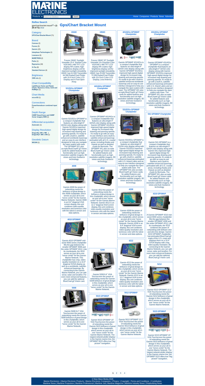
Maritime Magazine (115, 383)
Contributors (156, 381)
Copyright (125, 381)
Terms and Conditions (140, 381)
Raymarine (36, 64)
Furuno (34, 46)
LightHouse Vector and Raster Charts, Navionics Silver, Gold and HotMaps (44, 87)
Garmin (34, 49)
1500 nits (35, 78)
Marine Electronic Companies (98, 381)
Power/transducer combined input (44, 105)
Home (135, 16)
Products (154, 16)
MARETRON (36, 58)
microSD (35, 97)
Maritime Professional (84, 383)
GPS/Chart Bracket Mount (41, 35)
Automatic (35, 125)
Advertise (169, 16)
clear (42, 28)
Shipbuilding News (154, 383)
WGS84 (34, 142)
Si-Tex (34, 67)
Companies (144, 16)
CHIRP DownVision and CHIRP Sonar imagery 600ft (43, 116)
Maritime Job (100, 383)
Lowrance (35, 55)
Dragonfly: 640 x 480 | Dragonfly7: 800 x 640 (41, 134)
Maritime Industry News (134, 383)
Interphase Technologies (41, 52)
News (161, 16)
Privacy (116, 381)
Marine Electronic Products (72, 381)
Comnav (35, 43)
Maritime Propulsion (65, 383)
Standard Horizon (38, 70)
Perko (34, 61)
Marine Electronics (51, 381)
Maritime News (49, 383)
